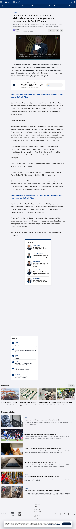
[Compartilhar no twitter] (57, 30)
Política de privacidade (37, 510)
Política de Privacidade (54, 524)
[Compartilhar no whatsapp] (50, 30)
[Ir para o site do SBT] (19, 514)
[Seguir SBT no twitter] (64, 514)
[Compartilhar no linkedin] (61, 30)
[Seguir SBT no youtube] (69, 514)
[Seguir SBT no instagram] (55, 514)
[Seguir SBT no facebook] (60, 514)
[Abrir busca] (71, 2)
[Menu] (74, 2)
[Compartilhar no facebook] (54, 30)
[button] (10, 398)
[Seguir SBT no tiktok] (74, 514)
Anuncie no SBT (37, 505)
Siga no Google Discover (56, 85)
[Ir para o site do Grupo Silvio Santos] (8, 514)
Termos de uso (37, 515)
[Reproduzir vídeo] (38, 47)
